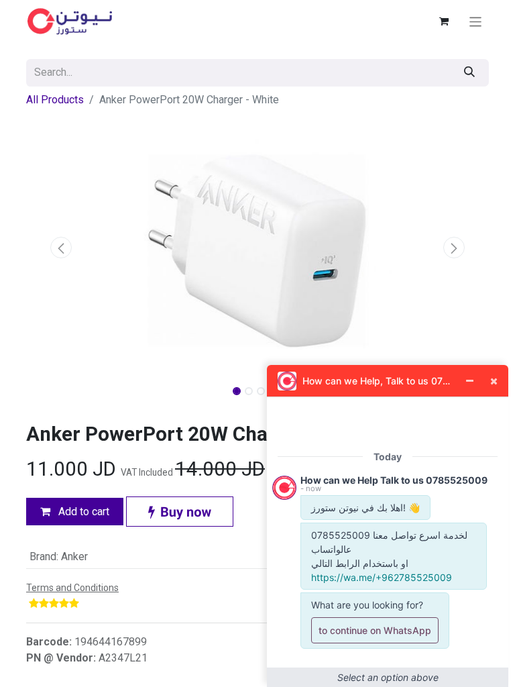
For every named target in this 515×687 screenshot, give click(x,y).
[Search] (469, 73)
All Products (55, 99)
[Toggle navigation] (476, 21)
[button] (61, 247)
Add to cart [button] (82, 511)
